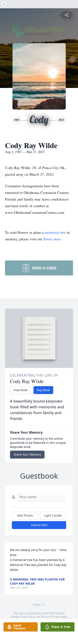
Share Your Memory (27, 454)
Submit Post (39, 525)
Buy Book (43, 390)
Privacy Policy (27, 616)
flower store (52, 238)
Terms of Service (50, 616)
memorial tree (55, 232)
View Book (20, 390)
